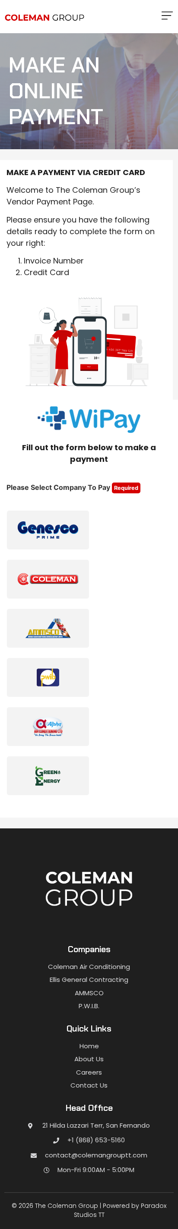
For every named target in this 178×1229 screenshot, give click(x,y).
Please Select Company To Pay (72, 487)
